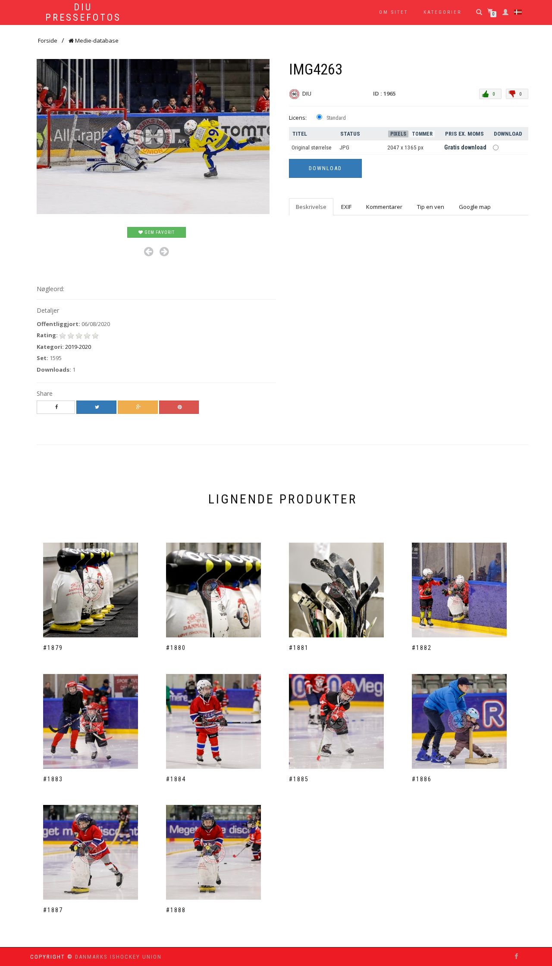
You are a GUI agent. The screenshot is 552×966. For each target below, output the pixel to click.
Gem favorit (159, 232)
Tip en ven (430, 207)
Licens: (298, 117)
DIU (307, 93)
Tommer (422, 134)
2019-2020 (78, 347)
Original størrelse (312, 147)
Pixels (398, 134)
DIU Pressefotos (83, 12)
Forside (47, 40)
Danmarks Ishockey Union (118, 957)
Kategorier (442, 12)
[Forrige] (148, 251)
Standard (336, 118)
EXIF (346, 207)
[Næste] (164, 251)
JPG (344, 147)
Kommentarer (384, 207)
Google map (475, 207)
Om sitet (393, 12)
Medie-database (96, 40)
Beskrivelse (311, 207)
